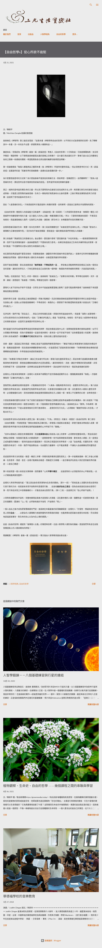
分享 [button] (94, 584)
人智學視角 (45, 34)
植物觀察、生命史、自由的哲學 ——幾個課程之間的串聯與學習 (48, 786)
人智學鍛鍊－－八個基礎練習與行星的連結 (33, 675)
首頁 (19, 34)
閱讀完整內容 (93, 704)
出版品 (30, 34)
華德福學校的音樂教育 (19, 896)
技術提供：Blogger (52, 940)
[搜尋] (90, 4)
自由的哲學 (61, 34)
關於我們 (7, 34)
